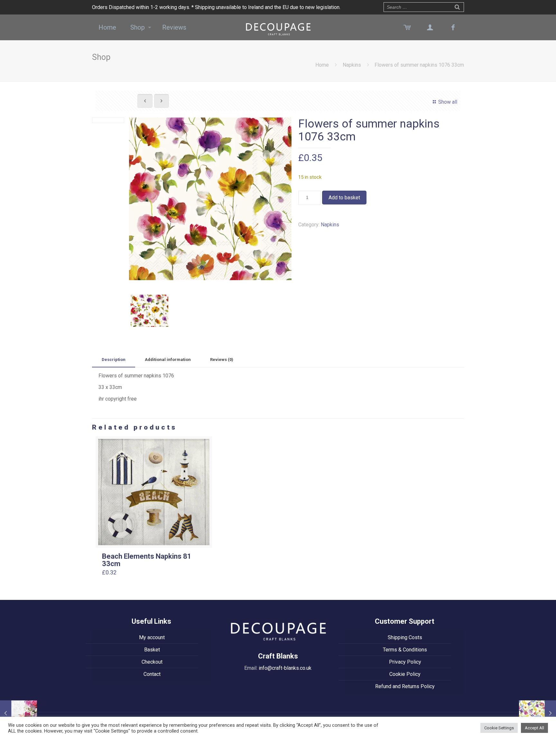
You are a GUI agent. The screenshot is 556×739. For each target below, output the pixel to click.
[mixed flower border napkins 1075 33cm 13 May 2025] (18, 713)
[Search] (457, 6)
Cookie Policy (405, 674)
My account (152, 637)
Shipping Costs (405, 637)
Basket (152, 650)
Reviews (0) (221, 359)
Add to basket (344, 197)
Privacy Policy (405, 662)
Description (113, 359)
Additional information (168, 359)
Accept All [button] (534, 727)
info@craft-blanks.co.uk (285, 668)
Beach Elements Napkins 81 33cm (146, 560)
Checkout (152, 662)
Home (322, 65)
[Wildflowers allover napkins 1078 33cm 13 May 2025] (537, 713)
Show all (447, 102)
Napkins (352, 65)
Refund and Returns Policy (405, 686)
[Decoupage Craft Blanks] (278, 27)
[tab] (113, 360)
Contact (152, 674)
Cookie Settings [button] (499, 727)
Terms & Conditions (405, 650)
